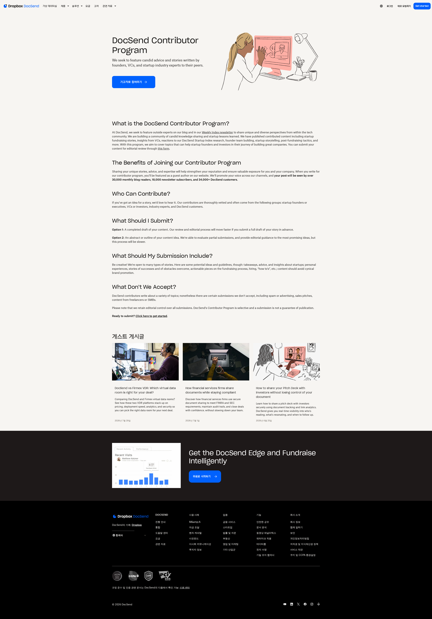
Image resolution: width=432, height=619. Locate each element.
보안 (292, 532)
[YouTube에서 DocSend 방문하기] (285, 605)
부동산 (226, 538)
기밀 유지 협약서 (265, 555)
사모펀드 (194, 538)
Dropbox (137, 524)
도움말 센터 (161, 532)
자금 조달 (194, 527)
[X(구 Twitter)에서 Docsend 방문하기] (298, 605)
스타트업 (227, 527)
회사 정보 (295, 521)
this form (163, 148)
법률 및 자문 (229, 532)
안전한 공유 (262, 521)
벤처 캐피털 (195, 532)
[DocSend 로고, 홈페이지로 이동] (21, 6)
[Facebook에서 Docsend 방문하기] (305, 605)
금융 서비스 (229, 521)
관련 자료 (160, 544)
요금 (157, 538)
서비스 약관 (296, 549)
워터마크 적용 (263, 538)
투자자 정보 (195, 549)
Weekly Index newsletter (217, 132)
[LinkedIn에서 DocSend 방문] (291, 605)
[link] (390, 6)
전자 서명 (261, 549)
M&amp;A (194, 521)
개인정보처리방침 (299, 538)
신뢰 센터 (185, 587)
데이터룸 (261, 544)
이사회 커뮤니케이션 (200, 544)
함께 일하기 (296, 527)
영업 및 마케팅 (230, 544)
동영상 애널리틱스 (266, 532)
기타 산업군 (229, 549)
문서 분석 (261, 527)
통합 (157, 527)
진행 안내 (160, 521)
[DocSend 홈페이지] (130, 516)
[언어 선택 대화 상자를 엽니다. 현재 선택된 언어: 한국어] (381, 6)
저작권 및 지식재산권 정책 (304, 544)
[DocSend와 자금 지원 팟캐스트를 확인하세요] (318, 605)
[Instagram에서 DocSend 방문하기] (311, 605)
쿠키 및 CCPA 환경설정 (303, 555)
